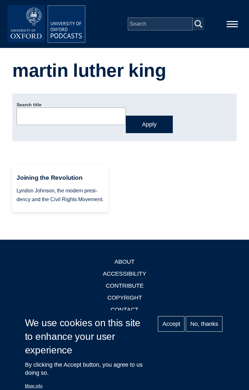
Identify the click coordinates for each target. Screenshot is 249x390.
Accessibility (124, 273)
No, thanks (204, 324)
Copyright (124, 297)
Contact (124, 309)
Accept (171, 324)
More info (33, 386)
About (124, 261)
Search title (29, 104)
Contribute (125, 285)
